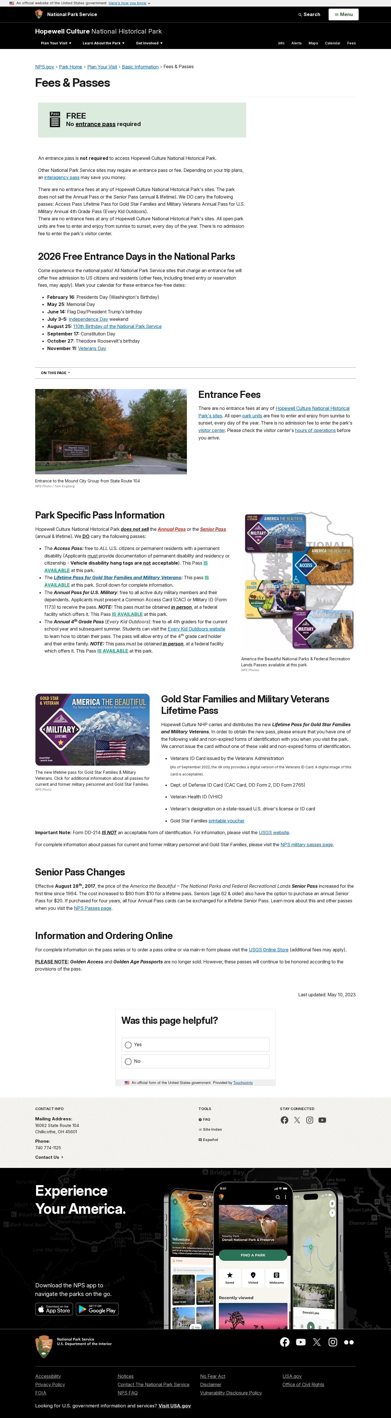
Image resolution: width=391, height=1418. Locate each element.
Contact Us (47, 1157)
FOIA (40, 1393)
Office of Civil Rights (303, 1384)
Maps (313, 43)
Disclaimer (210, 1384)
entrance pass (96, 124)
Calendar (332, 43)
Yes (138, 1044)
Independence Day (88, 319)
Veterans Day (92, 348)
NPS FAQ (128, 1393)
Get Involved (147, 43)
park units (252, 416)
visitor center (211, 430)
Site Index (212, 1129)
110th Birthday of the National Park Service (117, 326)
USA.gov (292, 1376)
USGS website (274, 832)
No (137, 1061)
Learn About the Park (102, 43)
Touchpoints (243, 1082)
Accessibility (48, 1376)
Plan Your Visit (54, 43)
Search (311, 14)
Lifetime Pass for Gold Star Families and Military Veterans (117, 577)
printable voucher (226, 821)
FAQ (206, 1119)
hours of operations (315, 430)
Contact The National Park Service (153, 1384)
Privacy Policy (50, 1384)
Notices (126, 1376)
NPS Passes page (92, 908)
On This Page (65, 372)
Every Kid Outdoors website (196, 629)
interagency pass (62, 177)
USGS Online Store (269, 949)
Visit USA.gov (175, 1406)
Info (281, 43)
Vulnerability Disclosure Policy (231, 1393)
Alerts (296, 43)
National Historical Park (98, 31)
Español (210, 1139)
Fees (351, 43)
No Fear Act (212, 1376)
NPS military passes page (307, 844)
